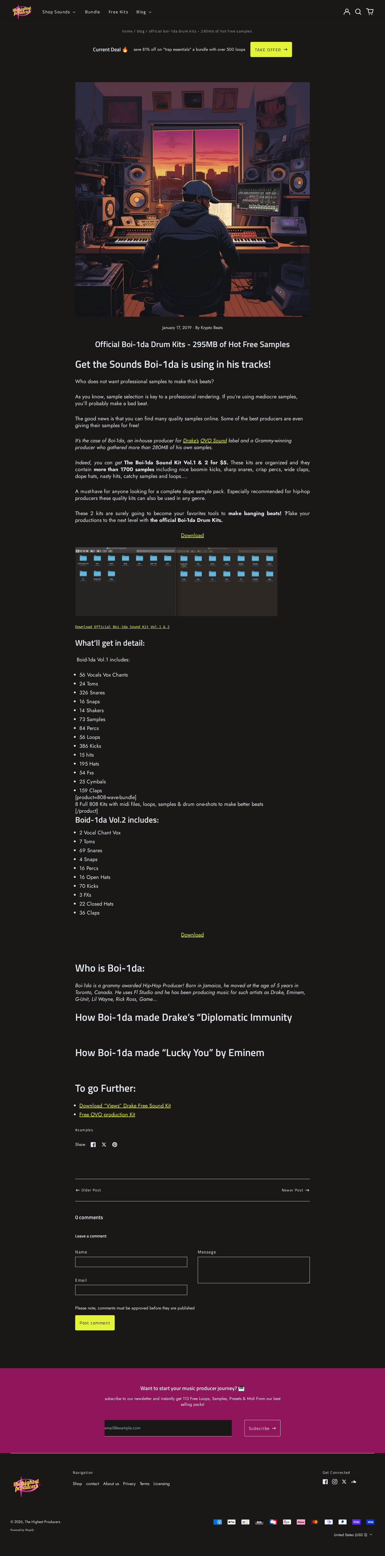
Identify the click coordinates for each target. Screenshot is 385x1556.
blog (141, 31)
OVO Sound (213, 440)
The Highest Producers (42, 1521)
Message (207, 1252)
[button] (358, 11)
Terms (144, 1484)
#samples (84, 1130)
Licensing (161, 1484)
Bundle (92, 12)
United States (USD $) (351, 1534)
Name (81, 1252)
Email (81, 1280)
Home (127, 31)
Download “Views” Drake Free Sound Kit (125, 1105)
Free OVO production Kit (107, 1114)
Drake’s (191, 440)
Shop (77, 1484)
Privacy (129, 1484)
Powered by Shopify (22, 1530)
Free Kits (118, 12)
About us (111, 1484)
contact (92, 1484)
